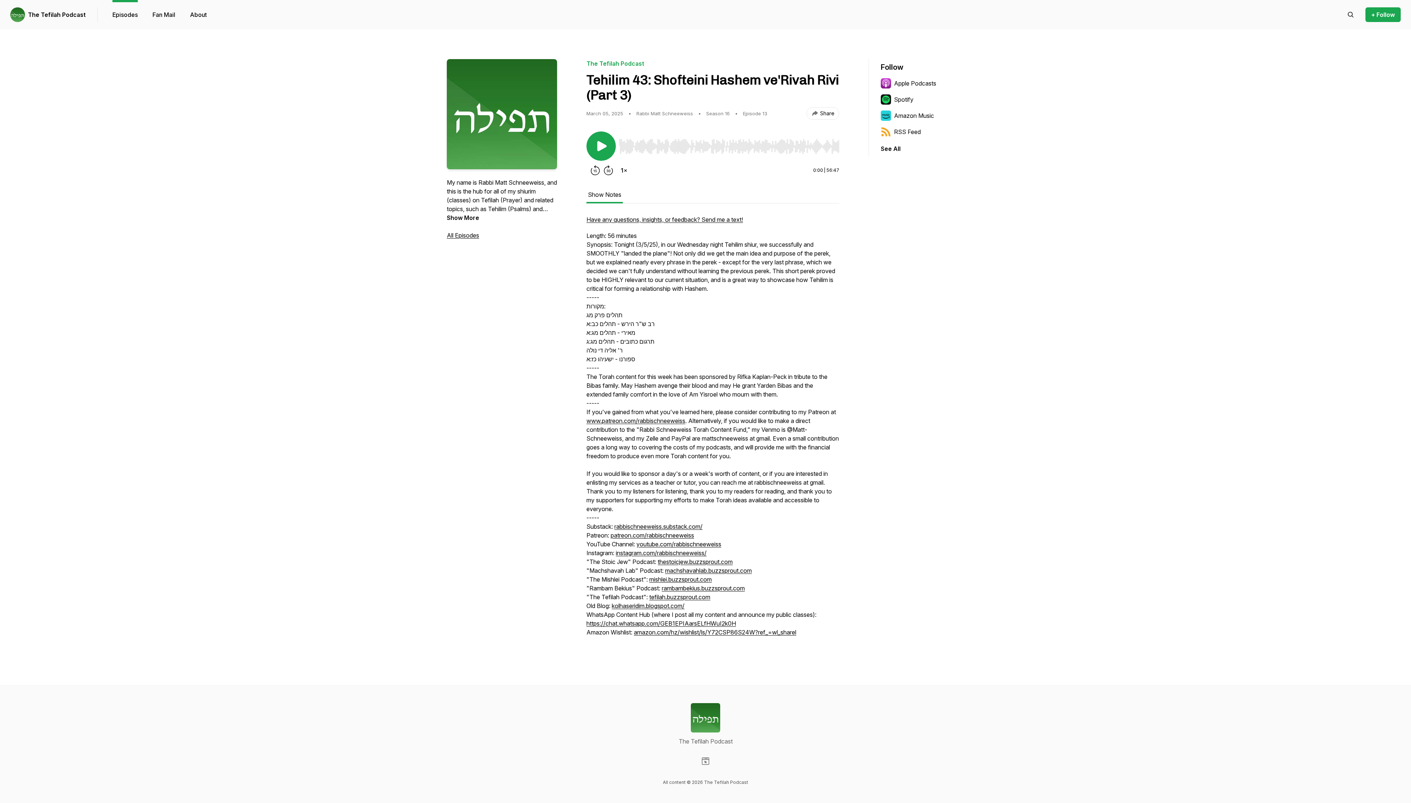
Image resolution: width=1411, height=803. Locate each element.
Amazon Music (914, 115)
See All (891, 148)
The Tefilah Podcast (57, 14)
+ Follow (1383, 14)
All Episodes (463, 235)
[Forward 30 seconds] (608, 170)
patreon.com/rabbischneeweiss (652, 535)
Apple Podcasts (915, 83)
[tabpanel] (712, 429)
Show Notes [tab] (604, 194)
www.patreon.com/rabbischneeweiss (635, 420)
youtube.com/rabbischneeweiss (678, 544)
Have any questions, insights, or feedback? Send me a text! (664, 219)
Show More (463, 217)
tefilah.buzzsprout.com (679, 597)
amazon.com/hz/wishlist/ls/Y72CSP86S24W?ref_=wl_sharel (715, 632)
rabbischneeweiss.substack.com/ (658, 526)
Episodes (125, 14)
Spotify (903, 99)
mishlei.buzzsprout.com (680, 579)
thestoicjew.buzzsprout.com (695, 561)
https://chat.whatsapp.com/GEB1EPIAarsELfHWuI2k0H (661, 623)
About (198, 14)
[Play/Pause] (601, 146)
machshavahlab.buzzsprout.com (708, 570)
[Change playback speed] (624, 170)
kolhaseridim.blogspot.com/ (648, 606)
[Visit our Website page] (705, 761)
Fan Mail (163, 14)
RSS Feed (907, 131)
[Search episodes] (1351, 14)
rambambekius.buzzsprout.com (703, 588)
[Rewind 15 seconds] (595, 170)
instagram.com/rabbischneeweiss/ (661, 553)
